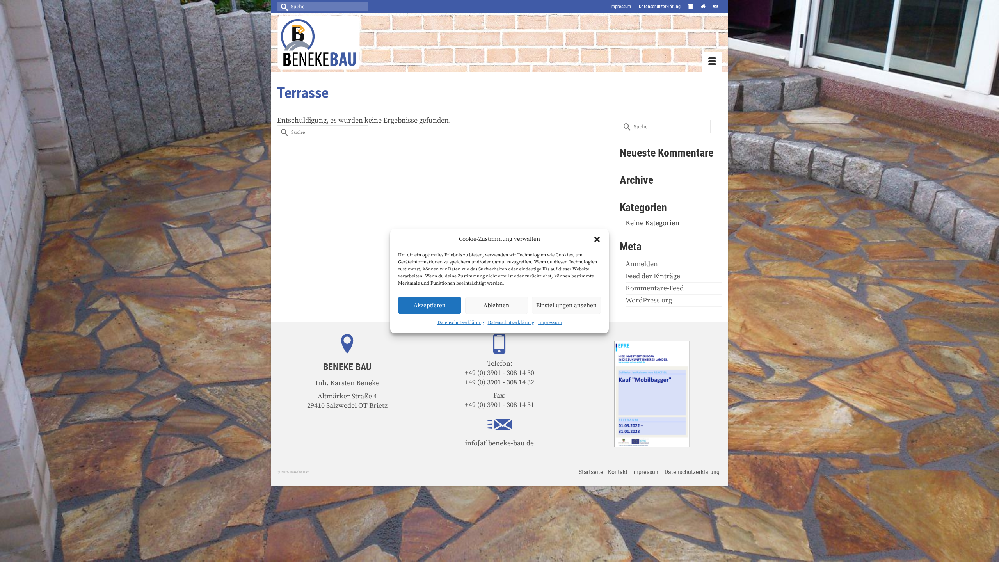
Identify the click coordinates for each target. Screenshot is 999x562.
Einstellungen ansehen (566, 305)
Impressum (550, 322)
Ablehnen (496, 305)
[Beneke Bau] (347, 42)
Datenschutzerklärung (460, 322)
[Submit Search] (283, 6)
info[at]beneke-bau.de (499, 443)
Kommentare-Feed (655, 288)
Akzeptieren (430, 305)
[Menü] (712, 62)
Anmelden (642, 264)
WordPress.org (649, 300)
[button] (597, 239)
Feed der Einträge (653, 276)
